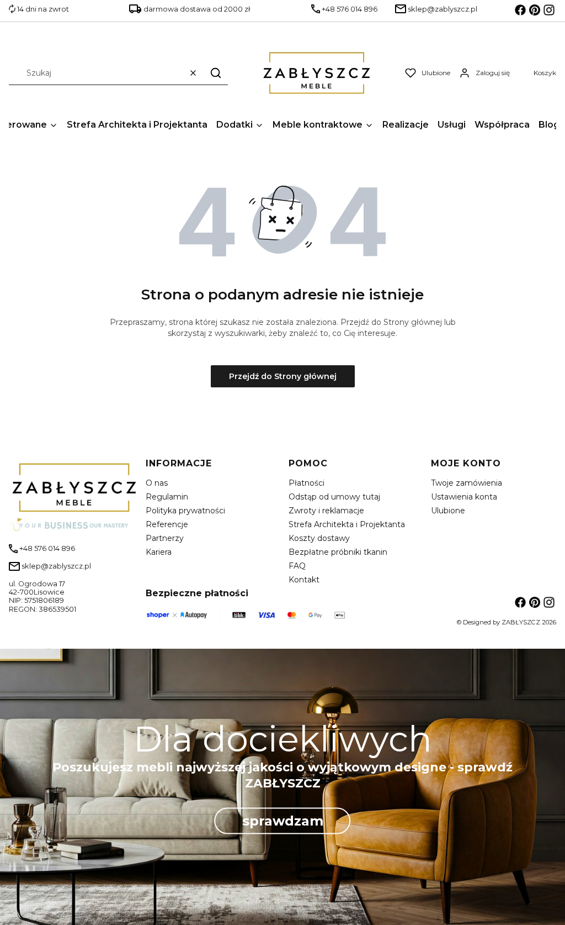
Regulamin (167, 497)
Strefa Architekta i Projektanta (347, 524)
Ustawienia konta (464, 497)
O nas (157, 483)
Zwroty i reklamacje (326, 511)
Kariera (159, 552)
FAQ (297, 566)
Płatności (306, 483)
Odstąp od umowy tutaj (334, 497)
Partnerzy (165, 538)
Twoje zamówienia (466, 483)
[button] (216, 72)
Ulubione (448, 511)
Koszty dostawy (319, 538)
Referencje (167, 524)
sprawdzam (282, 820)
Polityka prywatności (185, 511)
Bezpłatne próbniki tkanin (338, 552)
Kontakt (304, 580)
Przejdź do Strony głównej (283, 376)
